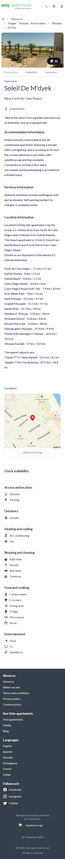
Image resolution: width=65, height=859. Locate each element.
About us (8, 681)
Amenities (51, 72)
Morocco (17, 19)
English (7, 746)
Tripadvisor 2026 (33, 837)
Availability (31, 72)
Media (7, 725)
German (8, 757)
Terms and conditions (16, 693)
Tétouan (56, 23)
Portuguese (10, 763)
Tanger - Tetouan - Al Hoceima (26, 23)
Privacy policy (11, 698)
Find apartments (13, 719)
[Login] (62, 6)
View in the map (32, 452)
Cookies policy (12, 704)
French (7, 768)
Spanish (7, 751)
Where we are (11, 687)
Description (11, 72)
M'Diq (12, 27)
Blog (6, 731)
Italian (7, 774)
